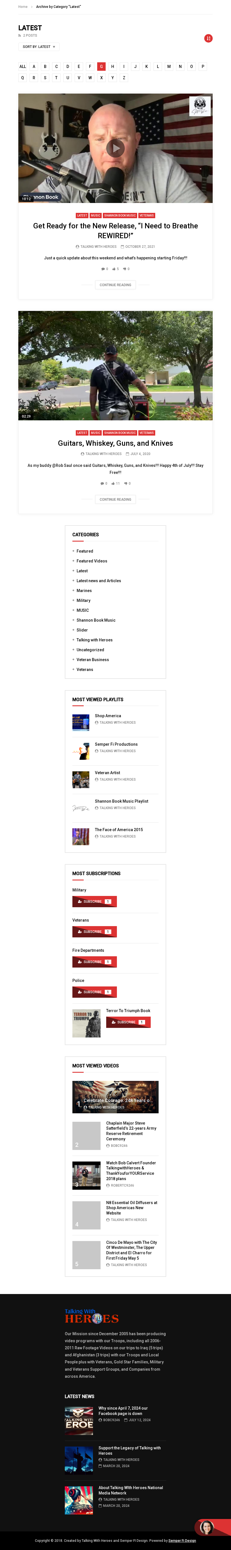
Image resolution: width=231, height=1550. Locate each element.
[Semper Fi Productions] (80, 751)
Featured (85, 551)
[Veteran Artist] (80, 779)
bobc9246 (119, 1146)
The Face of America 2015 (119, 829)
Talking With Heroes (99, 247)
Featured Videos (92, 561)
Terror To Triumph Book (128, 1010)
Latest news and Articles (99, 581)
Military (83, 600)
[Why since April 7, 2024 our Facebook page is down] (79, 1421)
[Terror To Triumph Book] (86, 1023)
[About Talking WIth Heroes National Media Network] (79, 1500)
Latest (82, 215)
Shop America (108, 716)
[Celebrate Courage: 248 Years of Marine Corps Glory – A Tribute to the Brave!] (115, 1097)
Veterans (147, 215)
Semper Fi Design (182, 1541)
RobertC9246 (122, 1185)
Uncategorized (90, 650)
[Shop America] (80, 722)
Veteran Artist (107, 772)
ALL (22, 66)
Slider (82, 630)
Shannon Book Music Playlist (121, 801)
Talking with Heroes (95, 640)
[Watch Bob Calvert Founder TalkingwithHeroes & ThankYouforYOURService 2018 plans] (86, 1176)
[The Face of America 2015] (80, 836)
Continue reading (115, 285)
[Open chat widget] (212, 1527)
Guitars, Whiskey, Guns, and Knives (115, 443)
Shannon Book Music (120, 215)
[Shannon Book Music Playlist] (80, 808)
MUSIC (95, 215)
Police (78, 980)
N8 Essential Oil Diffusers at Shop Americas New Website (131, 1208)
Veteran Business (93, 659)
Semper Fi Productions (116, 744)
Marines (84, 590)
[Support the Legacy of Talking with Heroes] (79, 1461)
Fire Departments (88, 950)
